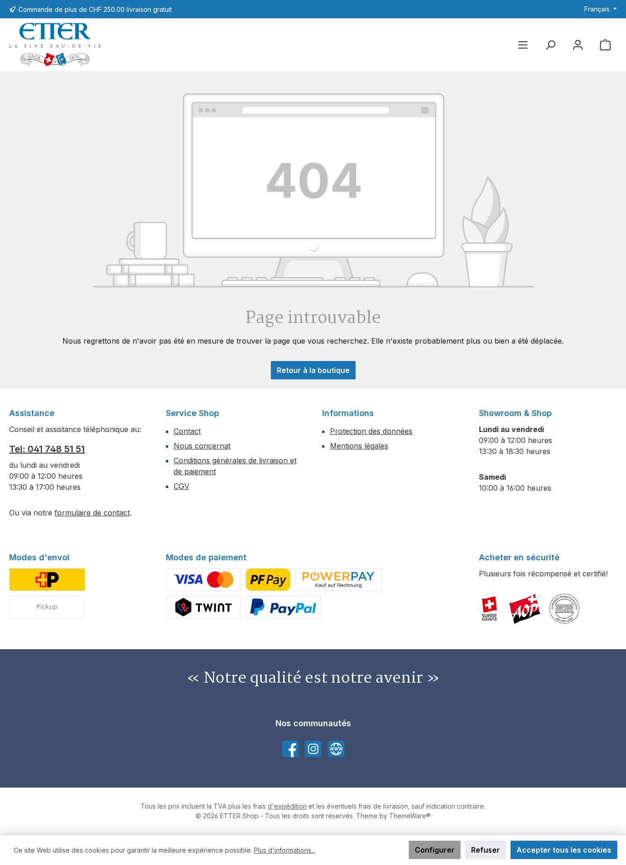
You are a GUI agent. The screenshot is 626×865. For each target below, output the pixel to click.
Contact (187, 431)
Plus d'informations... (284, 850)
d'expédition (287, 806)
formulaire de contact (92, 512)
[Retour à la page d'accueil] (55, 44)
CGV (181, 486)
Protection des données (371, 431)
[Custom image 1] (47, 579)
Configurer (435, 849)
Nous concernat (202, 445)
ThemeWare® (410, 816)
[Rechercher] (550, 44)
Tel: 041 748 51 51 (47, 448)
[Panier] (605, 44)
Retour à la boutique (313, 370)
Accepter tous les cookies (563, 849)
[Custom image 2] (46, 607)
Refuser (485, 849)
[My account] (577, 44)
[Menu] (522, 44)
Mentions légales (359, 445)
